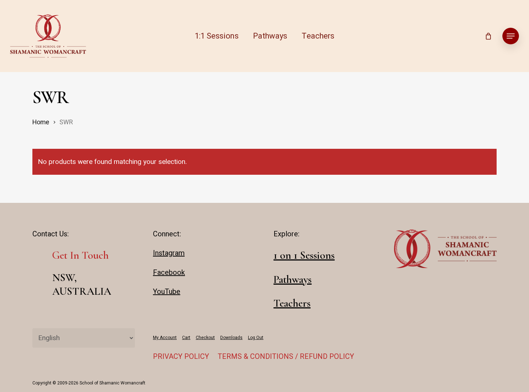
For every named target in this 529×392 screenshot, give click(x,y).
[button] (510, 36)
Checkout (205, 337)
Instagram (169, 253)
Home (40, 122)
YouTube (166, 291)
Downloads (231, 337)
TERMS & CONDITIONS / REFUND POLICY (286, 356)
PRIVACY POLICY (181, 356)
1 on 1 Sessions (304, 255)
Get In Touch (80, 255)
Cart (186, 337)
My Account (165, 337)
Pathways (292, 279)
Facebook (169, 272)
